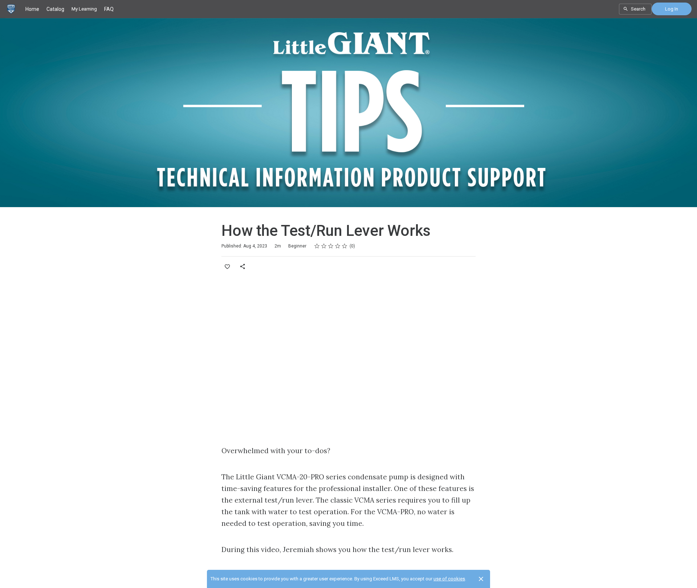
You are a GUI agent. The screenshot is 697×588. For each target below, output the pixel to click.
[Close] (481, 578)
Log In (671, 9)
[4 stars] (337, 246)
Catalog (55, 9)
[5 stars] (344, 246)
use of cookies (449, 578)
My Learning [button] (84, 9)
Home (32, 9)
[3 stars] (330, 246)
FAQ (109, 9)
